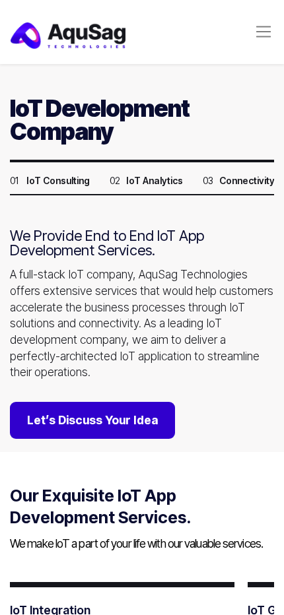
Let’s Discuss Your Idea (92, 420)
